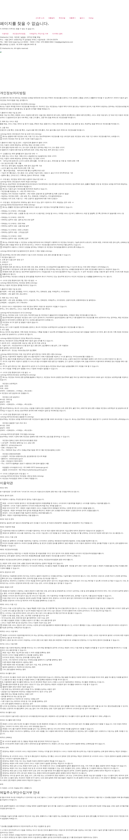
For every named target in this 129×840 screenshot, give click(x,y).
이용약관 (5, 34)
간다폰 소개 (40, 18)
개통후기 (72, 18)
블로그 (82, 18)
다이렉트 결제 (57, 34)
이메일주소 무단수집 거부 (38, 34)
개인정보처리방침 (18, 34)
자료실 (91, 18)
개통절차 (51, 18)
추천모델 (62, 18)
